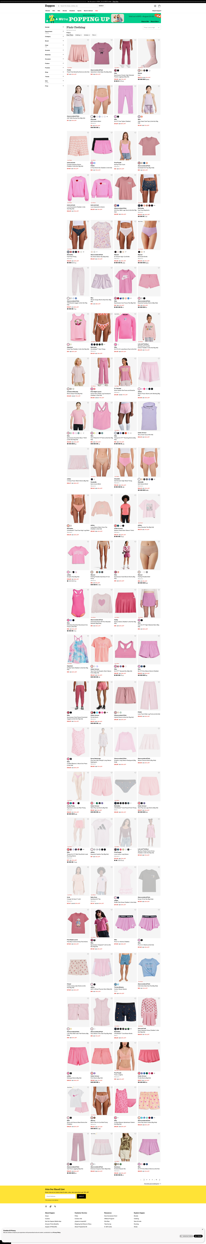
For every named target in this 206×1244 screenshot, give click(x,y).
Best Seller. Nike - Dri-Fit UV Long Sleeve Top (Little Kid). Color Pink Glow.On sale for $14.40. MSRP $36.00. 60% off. (125, 333)
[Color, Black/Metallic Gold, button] (71, 712)
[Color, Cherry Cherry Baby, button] (71, 252)
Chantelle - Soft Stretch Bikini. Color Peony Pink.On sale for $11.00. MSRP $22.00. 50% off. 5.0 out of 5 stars (102, 106)
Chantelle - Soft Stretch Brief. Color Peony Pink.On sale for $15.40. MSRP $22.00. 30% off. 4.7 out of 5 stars (149, 469)
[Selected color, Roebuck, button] (92, 572)
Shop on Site (145, 21)
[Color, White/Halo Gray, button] (120, 525)
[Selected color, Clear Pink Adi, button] (139, 389)
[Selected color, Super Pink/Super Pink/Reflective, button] (139, 1073)
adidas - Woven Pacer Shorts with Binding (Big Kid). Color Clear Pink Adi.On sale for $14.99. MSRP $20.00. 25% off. (149, 378)
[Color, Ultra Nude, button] (141, 479)
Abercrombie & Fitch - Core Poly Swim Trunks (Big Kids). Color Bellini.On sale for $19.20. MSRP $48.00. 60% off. (149, 1108)
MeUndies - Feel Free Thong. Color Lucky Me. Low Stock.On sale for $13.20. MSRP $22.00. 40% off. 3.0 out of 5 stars (78, 242)
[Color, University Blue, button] (128, 298)
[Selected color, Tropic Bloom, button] (68, 572)
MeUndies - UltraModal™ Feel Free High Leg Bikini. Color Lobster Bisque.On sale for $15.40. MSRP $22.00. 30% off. (78, 516)
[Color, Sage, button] (81, 252)
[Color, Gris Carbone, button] (152, 479)
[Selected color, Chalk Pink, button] (68, 1029)
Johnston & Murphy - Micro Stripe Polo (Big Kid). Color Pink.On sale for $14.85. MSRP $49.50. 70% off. (78, 378)
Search (101, 5)
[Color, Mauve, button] (94, 116)
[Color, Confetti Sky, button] (94, 344)
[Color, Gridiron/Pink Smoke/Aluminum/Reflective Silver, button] (76, 849)
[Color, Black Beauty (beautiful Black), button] (71, 1164)
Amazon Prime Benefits (52, 1224)
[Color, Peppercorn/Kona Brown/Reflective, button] (104, 712)
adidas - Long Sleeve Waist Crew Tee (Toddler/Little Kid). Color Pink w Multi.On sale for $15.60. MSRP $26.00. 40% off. (102, 516)
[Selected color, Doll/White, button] (139, 116)
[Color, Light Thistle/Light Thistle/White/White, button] (120, 433)
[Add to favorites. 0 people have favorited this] (88, 40)
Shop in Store (155, 21)
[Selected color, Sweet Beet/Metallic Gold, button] (68, 712)
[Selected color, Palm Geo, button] (115, 984)
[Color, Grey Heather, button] (144, 70)
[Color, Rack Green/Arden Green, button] (118, 525)
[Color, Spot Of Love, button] (149, 205)
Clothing (77, 35)
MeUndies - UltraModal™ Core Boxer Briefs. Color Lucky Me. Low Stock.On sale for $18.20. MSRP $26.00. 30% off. (125, 1018)
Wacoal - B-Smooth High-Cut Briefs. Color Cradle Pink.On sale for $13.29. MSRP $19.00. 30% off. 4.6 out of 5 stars (125, 242)
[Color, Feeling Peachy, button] (97, 344)
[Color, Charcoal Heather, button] (120, 252)
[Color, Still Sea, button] (118, 849)
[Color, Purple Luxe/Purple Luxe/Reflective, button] (141, 1073)
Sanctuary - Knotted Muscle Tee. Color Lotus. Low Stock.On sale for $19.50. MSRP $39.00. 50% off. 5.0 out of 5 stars (125, 1154)
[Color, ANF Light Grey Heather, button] (94, 252)
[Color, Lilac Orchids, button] (97, 116)
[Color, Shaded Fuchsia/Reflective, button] (152, 1073)
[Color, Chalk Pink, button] (92, 252)
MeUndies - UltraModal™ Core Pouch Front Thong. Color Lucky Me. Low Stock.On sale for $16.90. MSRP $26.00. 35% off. (125, 793)
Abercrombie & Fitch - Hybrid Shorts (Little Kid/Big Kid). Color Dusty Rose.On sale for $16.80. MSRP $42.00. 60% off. (125, 702)
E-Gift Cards (108, 1226)
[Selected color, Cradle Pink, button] (68, 298)
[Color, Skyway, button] (73, 298)
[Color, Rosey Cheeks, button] (78, 252)
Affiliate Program (109, 1218)
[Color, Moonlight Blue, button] (144, 163)
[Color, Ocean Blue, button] (99, 116)
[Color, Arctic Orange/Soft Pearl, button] (118, 572)
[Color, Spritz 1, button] (92, 479)
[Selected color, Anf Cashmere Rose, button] (139, 298)
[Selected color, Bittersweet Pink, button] (92, 1073)
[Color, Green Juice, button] (120, 1164)
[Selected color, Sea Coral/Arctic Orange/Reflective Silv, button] (68, 849)
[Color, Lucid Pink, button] (144, 389)
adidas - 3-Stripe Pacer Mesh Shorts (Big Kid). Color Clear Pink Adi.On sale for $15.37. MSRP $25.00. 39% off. (78, 469)
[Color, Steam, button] (123, 298)
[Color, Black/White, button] (118, 70)
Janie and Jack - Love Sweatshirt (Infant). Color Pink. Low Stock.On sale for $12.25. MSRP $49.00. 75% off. (102, 195)
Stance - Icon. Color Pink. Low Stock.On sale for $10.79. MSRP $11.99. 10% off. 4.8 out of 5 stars (149, 60)
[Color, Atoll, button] (104, 116)
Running (136, 1224)
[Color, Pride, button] (125, 1029)
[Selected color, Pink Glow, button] (115, 344)
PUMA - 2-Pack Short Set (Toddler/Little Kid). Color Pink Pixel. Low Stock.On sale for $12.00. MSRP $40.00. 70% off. (102, 151)
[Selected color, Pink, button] (139, 70)
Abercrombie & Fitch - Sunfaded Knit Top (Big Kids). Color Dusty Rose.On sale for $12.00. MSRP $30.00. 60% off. (149, 151)
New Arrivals (137, 1221)
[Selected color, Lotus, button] (115, 1164)
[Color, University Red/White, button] (123, 666)
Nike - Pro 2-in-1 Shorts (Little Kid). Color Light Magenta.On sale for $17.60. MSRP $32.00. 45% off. (149, 929)
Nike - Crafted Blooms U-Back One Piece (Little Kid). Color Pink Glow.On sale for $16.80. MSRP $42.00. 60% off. (78, 748)
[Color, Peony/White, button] (118, 666)
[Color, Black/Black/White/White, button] (118, 433)
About (47, 1216)
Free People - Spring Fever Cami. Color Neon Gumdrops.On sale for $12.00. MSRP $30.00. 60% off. (125, 151)
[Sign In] (155, 6)
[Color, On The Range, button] (128, 803)
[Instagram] (46, 1206)
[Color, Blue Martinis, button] (118, 984)
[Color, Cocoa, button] (147, 205)
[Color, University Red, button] (118, 298)
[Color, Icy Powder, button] (102, 116)
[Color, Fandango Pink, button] (152, 1117)
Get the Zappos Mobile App (53, 1221)
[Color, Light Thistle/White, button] (120, 666)
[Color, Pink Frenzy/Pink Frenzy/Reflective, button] (149, 1073)
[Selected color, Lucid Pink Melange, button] (68, 1073)
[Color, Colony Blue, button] (76, 298)
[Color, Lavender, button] (94, 163)
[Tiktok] (50, 1206)
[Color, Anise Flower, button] (71, 1029)
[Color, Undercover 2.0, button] (120, 803)
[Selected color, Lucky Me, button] (139, 205)
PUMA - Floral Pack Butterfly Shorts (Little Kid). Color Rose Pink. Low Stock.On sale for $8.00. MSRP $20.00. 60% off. (78, 60)
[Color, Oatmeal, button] (141, 70)
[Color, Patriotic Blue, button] (118, 897)
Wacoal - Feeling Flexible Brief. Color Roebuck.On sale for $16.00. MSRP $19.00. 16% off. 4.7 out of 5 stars (149, 563)
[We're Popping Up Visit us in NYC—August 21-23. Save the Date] (103, 18)
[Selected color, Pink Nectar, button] (68, 1164)
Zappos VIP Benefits (51, 1226)
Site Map (107, 1221)
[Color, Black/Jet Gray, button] (123, 525)
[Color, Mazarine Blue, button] (118, 205)
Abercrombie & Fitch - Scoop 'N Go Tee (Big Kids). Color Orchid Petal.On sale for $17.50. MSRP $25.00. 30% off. (149, 886)
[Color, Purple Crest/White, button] (97, 666)
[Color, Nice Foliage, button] (99, 344)
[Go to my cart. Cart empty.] (159, 6)
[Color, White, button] (118, 344)
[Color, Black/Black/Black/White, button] (123, 433)
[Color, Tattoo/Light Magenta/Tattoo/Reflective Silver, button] (71, 849)
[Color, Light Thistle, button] (71, 620)
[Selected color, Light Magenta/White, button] (139, 620)
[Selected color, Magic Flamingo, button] (115, 298)
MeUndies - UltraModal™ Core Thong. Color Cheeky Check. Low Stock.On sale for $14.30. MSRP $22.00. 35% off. (102, 333)
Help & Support (156, 10)
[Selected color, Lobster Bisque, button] (68, 525)
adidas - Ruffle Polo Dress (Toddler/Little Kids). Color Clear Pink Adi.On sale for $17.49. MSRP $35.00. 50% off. (125, 886)
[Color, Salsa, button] (149, 1117)
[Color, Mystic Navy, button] (141, 666)
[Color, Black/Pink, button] (149, 389)
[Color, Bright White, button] (94, 1029)
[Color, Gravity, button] (152, 205)
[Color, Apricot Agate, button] (125, 298)
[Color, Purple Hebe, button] (144, 1117)
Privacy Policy (56, 1232)
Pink (93, 35)
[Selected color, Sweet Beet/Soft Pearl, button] (115, 572)
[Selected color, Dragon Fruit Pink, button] (68, 803)
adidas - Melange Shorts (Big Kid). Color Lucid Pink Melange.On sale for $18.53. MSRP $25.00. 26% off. (78, 1062)
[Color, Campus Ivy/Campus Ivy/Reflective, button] (147, 1073)
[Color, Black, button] (118, 116)
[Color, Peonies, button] (102, 344)
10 (156, 1179)
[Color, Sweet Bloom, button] (73, 252)
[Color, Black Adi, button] (152, 389)
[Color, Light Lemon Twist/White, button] (94, 433)
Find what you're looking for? (151, 1183)
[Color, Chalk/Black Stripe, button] (118, 1164)
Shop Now (115, 1)
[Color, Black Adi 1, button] (104, 849)
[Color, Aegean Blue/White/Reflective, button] (144, 1073)
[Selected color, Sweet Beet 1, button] (92, 940)
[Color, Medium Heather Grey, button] (97, 849)
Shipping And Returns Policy (83, 1224)
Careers (47, 1218)
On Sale (86, 35)
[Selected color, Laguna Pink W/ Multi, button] (92, 389)
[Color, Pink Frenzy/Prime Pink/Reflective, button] (102, 712)
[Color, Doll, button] (76, 433)
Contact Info (78, 1218)
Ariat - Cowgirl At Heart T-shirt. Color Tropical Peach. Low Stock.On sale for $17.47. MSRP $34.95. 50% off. (78, 886)
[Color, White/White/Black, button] (94, 803)
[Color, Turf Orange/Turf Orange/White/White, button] (125, 433)
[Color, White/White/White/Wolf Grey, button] (128, 433)
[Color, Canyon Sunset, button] (147, 163)
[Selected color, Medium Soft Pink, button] (68, 433)
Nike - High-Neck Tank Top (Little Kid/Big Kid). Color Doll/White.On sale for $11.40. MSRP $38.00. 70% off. (149, 106)
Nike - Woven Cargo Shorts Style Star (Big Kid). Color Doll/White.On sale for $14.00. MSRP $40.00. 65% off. (102, 288)
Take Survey (107, 1224)
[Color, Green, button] (73, 389)
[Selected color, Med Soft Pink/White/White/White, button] (115, 433)
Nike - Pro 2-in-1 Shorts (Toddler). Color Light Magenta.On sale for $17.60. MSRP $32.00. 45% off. (125, 929)
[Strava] (55, 1206)
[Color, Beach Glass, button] (147, 1117)
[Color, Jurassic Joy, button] (92, 344)
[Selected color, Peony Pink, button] (92, 116)
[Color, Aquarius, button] (141, 1117)
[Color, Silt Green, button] (120, 712)
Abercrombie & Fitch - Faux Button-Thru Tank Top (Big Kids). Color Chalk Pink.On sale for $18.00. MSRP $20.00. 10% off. (102, 1018)
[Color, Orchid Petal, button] (141, 163)
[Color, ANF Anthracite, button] (144, 298)
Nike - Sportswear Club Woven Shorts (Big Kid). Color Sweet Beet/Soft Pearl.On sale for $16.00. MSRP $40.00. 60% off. (125, 563)
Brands (136, 1216)
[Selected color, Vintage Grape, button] (115, 849)
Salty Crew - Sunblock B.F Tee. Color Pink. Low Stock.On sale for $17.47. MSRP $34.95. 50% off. (102, 886)
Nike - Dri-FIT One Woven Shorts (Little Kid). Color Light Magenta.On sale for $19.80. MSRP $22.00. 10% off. (149, 1154)
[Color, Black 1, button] (94, 940)
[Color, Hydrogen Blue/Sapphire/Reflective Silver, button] (73, 849)
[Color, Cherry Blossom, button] (71, 525)
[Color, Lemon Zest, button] (71, 344)
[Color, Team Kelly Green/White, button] (97, 803)
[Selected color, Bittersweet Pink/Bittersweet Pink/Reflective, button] (92, 712)
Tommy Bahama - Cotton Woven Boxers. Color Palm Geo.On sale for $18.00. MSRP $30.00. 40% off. (125, 973)
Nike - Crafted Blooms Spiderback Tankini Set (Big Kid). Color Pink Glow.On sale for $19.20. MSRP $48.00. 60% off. (125, 1108)
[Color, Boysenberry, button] (73, 803)
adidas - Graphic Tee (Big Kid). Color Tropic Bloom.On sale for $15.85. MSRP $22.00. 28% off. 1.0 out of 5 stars (78, 563)
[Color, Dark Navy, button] (147, 70)
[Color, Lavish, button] (94, 1073)
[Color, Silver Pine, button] (99, 572)
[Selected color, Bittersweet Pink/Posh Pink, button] (115, 525)
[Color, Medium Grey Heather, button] (99, 849)
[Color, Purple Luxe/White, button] (102, 803)
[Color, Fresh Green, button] (123, 849)
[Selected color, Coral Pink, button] (68, 344)
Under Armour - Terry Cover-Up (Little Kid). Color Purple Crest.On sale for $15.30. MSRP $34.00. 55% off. (149, 423)
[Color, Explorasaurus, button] (123, 1029)
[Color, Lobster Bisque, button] (144, 205)
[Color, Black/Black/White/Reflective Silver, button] (81, 849)
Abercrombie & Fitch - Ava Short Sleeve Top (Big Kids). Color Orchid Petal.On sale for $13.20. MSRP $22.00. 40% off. (102, 242)
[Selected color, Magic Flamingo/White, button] (92, 433)
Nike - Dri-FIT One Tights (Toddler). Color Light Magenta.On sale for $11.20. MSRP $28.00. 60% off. (125, 106)
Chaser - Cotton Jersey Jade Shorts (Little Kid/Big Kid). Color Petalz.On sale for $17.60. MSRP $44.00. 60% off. (78, 973)
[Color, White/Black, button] (149, 70)
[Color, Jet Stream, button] (94, 1164)
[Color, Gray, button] (71, 389)
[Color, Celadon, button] (144, 479)
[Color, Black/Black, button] (99, 803)
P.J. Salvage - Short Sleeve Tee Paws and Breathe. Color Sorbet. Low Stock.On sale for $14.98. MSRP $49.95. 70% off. (125, 378)
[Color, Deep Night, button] (120, 298)
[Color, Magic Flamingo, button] (73, 433)
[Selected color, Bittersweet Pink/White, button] (92, 803)
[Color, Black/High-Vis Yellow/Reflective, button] (94, 712)
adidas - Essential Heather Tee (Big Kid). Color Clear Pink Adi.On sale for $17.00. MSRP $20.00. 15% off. (102, 840)
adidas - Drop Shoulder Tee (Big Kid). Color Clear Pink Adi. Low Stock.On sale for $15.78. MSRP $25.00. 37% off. (149, 516)
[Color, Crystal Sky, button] (147, 389)
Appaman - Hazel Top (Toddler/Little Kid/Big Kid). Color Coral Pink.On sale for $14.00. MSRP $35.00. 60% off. (78, 333)
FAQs (76, 1216)
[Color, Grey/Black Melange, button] (71, 1073)
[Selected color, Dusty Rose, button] (139, 163)
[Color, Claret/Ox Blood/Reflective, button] (99, 712)
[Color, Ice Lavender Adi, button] (141, 389)
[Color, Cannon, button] (78, 433)
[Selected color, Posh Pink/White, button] (92, 666)
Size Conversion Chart (110, 1216)
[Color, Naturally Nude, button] (123, 252)
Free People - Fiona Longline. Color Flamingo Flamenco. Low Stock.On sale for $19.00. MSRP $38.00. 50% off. (125, 1062)
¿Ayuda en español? (80, 1221)
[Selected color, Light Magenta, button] (115, 116)
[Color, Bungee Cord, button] (97, 572)
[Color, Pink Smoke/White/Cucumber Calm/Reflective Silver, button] (78, 849)
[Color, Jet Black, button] (71, 759)
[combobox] (77, 6)
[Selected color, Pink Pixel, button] (92, 163)
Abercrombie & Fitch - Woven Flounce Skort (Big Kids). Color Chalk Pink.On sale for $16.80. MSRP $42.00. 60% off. (149, 748)
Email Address (51, 1196)
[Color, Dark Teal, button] (71, 803)
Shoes (135, 1226)
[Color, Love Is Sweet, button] (141, 205)
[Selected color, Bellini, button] (139, 1117)
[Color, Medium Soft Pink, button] (141, 1164)
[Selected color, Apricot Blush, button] (92, 1117)
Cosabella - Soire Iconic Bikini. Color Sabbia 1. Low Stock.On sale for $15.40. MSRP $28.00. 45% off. (102, 469)
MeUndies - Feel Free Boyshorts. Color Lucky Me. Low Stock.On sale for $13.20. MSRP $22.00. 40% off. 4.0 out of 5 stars (149, 195)
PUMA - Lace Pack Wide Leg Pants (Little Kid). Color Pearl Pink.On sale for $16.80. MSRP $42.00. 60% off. (149, 702)
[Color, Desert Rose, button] (94, 389)
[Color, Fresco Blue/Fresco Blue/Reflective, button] (97, 712)
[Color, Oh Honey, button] (118, 1029)
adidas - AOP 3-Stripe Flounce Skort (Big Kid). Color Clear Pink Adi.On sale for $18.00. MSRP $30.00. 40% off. (102, 973)
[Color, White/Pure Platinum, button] (125, 666)
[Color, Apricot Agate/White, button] (141, 116)
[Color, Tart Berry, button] (120, 849)
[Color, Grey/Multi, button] (94, 849)
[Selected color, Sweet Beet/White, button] (115, 70)
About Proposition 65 (81, 1226)
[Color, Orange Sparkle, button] (76, 803)
